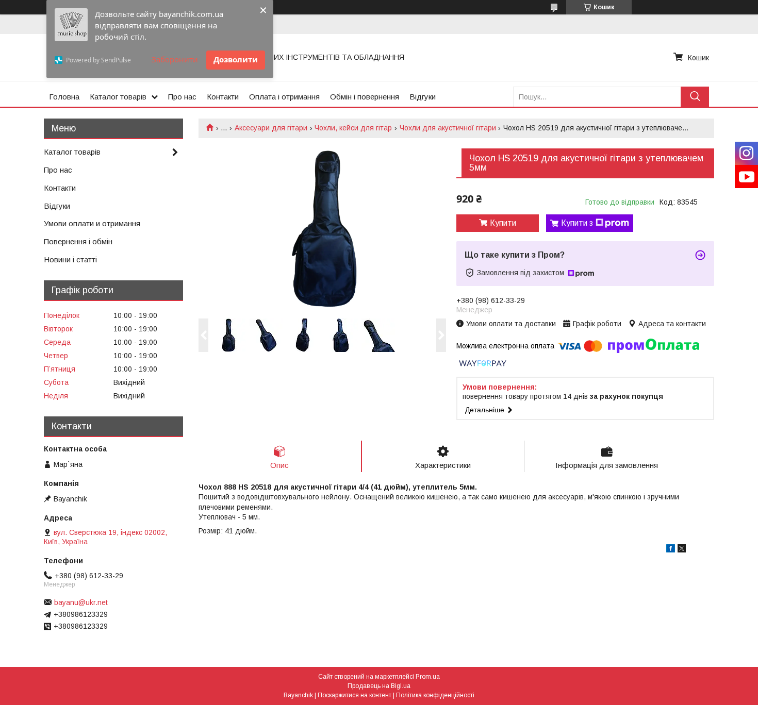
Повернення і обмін (78, 241)
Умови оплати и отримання (92, 223)
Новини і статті (70, 259)
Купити (503, 223)
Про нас (182, 96)
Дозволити (235, 59)
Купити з (577, 223)
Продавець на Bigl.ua (379, 686)
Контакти (223, 96)
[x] (682, 550)
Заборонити (175, 59)
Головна (64, 96)
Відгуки (422, 96)
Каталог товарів (118, 96)
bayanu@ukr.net (81, 602)
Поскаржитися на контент (354, 695)
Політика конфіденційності (435, 695)
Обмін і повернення (364, 96)
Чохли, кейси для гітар (353, 128)
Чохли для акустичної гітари (448, 128)
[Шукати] (695, 97)
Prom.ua (428, 676)
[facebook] (670, 550)
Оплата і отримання (284, 96)
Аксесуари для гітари (271, 128)
